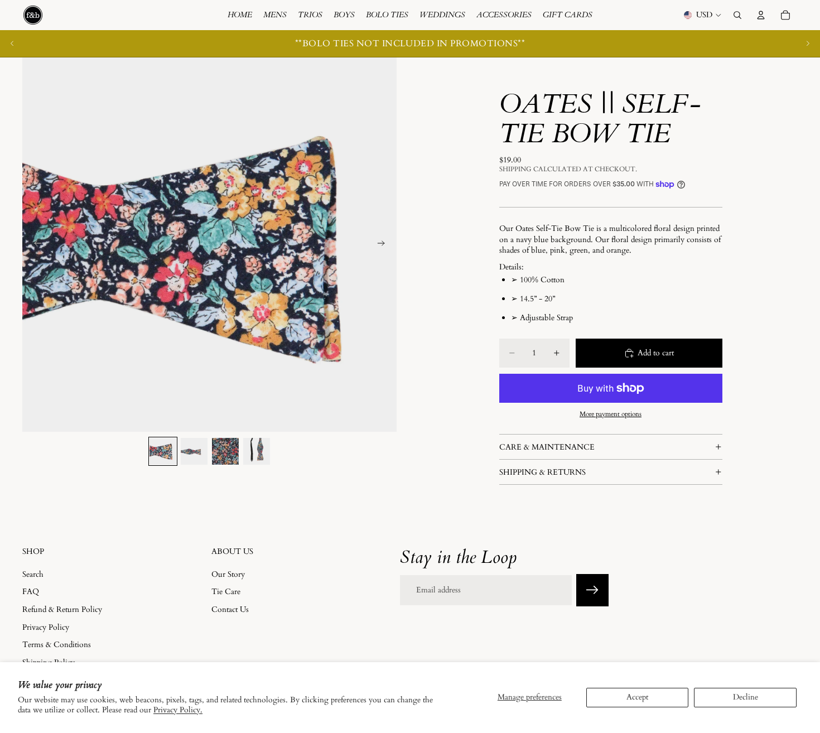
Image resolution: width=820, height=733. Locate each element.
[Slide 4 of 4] (256, 451)
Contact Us (230, 609)
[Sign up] (592, 590)
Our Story (228, 573)
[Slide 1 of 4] (162, 451)
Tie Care (225, 591)
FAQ (30, 591)
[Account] (761, 15)
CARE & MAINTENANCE (547, 447)
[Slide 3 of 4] (225, 451)
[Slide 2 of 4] (194, 451)
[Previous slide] (12, 43)
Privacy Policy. (177, 710)
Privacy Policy (45, 626)
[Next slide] (807, 43)
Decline (745, 697)
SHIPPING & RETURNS (542, 472)
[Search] (737, 15)
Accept (637, 697)
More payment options (610, 413)
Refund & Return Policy (62, 609)
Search (33, 573)
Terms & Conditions (56, 644)
